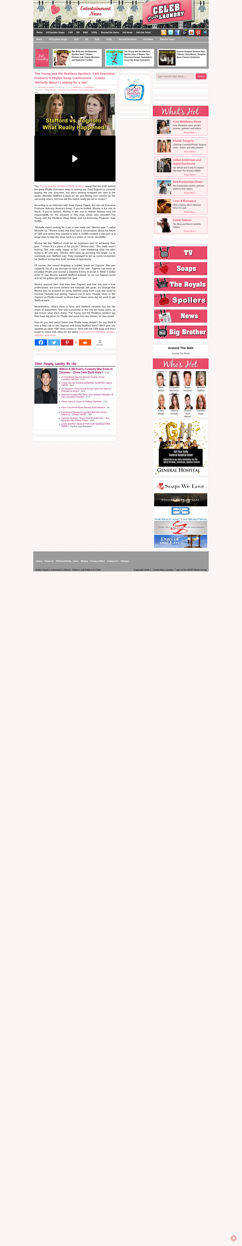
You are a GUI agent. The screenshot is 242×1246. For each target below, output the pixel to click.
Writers (84, 561)
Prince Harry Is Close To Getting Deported (81, 401)
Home (39, 32)
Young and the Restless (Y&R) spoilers (61, 186)
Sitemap (124, 561)
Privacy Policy (97, 561)
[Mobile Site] (205, 32)
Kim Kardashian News (188, 181)
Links (76, 561)
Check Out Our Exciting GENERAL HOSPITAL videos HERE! (86, 384)
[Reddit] (85, 342)
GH (78, 32)
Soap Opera (50, 90)
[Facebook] (177, 32)
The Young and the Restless (92, 90)
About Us (49, 561)
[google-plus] (184, 32)
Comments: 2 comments (82, 87)
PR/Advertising (63, 561)
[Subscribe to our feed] (191, 32)
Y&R (70, 32)
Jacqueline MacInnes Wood (174, 390)
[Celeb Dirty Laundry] (121, 14)
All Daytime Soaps (55, 32)
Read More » (190, 132)
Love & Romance (184, 200)
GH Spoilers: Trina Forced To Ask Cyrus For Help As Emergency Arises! (86, 390)
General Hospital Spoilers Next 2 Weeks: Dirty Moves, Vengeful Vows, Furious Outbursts (191, 54)
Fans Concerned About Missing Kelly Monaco (83, 407)
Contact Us (112, 561)
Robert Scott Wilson (187, 413)
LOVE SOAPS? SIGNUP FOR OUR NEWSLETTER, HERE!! (86, 425)
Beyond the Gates (110, 32)
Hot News (127, 32)
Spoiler (62, 90)
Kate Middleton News (187, 121)
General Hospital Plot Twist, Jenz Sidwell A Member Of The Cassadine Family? (87, 395)
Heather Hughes (46, 87)
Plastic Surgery (183, 140)
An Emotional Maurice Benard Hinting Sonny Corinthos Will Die (82, 378)
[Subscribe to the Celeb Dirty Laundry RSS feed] (164, 32)
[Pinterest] (198, 32)
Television (72, 90)
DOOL (94, 32)
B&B (85, 32)
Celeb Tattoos (182, 220)
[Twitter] (170, 32)
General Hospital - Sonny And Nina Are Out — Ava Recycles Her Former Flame (85, 419)
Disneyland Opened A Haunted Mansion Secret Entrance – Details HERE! (84, 413)
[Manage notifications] (234, 1238)
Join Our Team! (143, 32)
